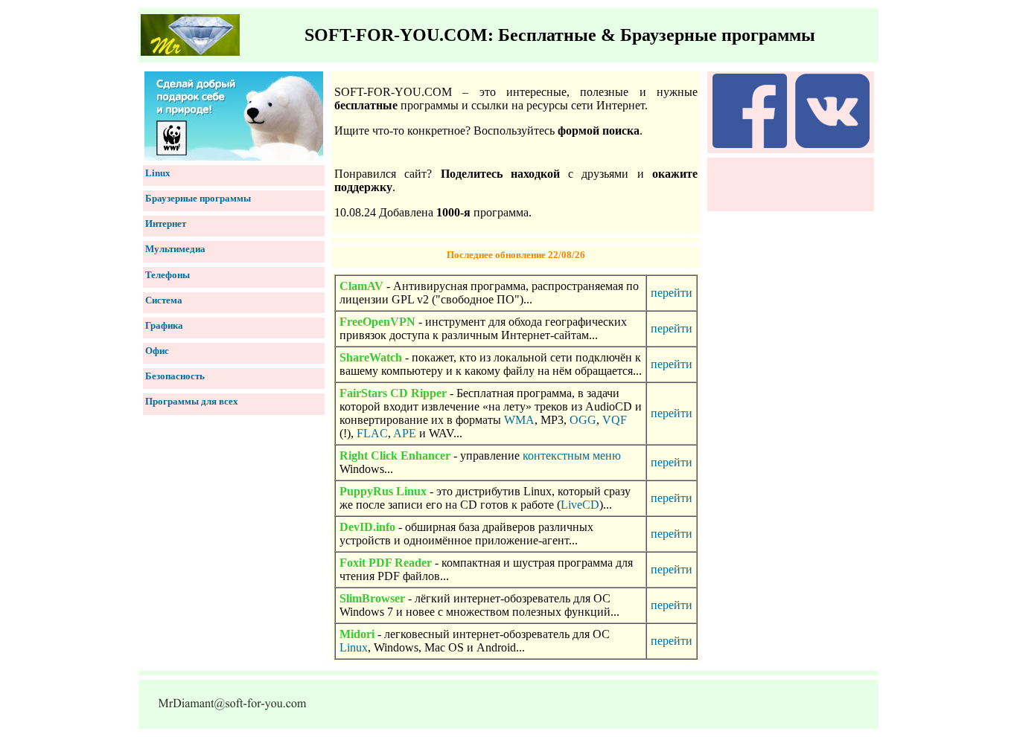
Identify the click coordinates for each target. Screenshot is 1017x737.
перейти (671, 292)
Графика (164, 325)
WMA (519, 419)
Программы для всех (191, 401)
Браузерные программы (198, 198)
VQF (614, 419)
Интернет (165, 223)
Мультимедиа (175, 248)
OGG (583, 419)
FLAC (372, 433)
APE (404, 433)
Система (163, 300)
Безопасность (175, 376)
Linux (157, 172)
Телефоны (167, 274)
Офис (157, 350)
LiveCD (580, 504)
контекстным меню (572, 455)
